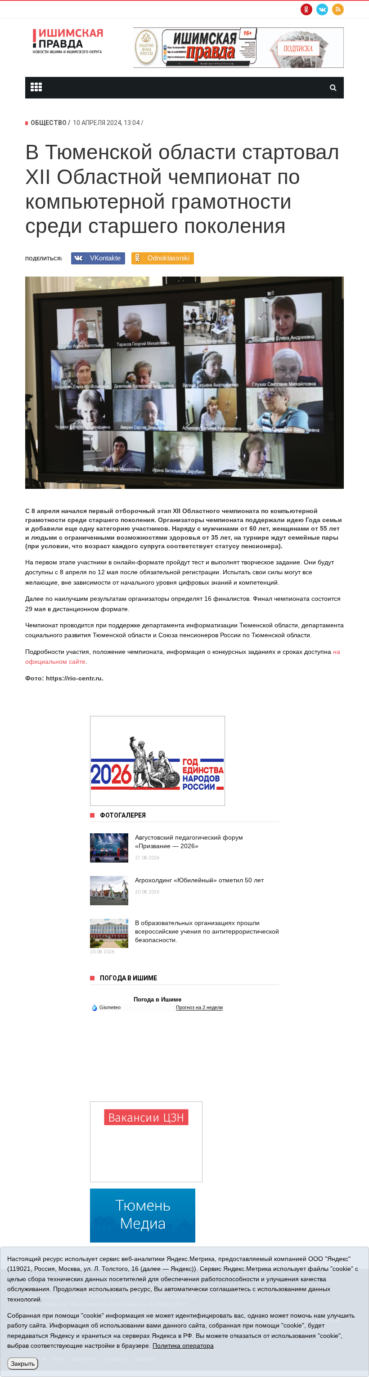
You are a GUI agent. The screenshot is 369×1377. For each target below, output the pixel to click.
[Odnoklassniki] (306, 9)
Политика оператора (183, 1345)
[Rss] (338, 9)
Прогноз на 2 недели (199, 1007)
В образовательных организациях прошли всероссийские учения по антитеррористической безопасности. (207, 931)
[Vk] (322, 9)
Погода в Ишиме (157, 999)
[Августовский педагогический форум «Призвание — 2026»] (109, 848)
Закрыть (23, 1363)
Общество (49, 122)
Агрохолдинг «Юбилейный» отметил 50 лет (199, 880)
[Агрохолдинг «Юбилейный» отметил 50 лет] (109, 890)
